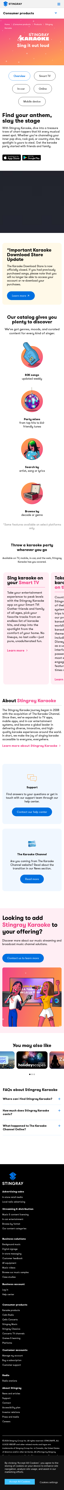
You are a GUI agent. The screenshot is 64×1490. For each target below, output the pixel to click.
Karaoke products (11, 1310)
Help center (8, 1294)
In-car (21, 89)
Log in (5, 1289)
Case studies (9, 1277)
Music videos (8, 1267)
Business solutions (14, 1238)
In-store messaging (11, 1253)
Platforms (7, 1342)
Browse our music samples (15, 1272)
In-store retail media (12, 1197)
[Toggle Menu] (56, 13)
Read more (32, 879)
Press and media (10, 1416)
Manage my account (12, 1355)
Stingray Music (9, 1324)
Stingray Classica (11, 1328)
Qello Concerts (10, 1319)
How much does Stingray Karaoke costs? (26, 1112)
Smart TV (44, 76)
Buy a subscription (11, 1360)
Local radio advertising (13, 1201)
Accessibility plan (11, 1407)
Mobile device (32, 101)
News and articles (11, 1393)
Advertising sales (13, 1191)
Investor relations (11, 1412)
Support (6, 1398)
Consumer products (18, 13)
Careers (6, 1421)
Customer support (11, 1365)
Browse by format (11, 1223)
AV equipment (9, 1263)
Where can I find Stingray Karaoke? (27, 1099)
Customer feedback (12, 1258)
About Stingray (11, 1388)
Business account (13, 1284)
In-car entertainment (12, 1219)
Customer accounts (14, 1350)
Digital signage (10, 1249)
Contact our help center (32, 812)
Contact (6, 1402)
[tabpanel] (32, 1060)
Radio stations (9, 1380)
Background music (11, 1244)
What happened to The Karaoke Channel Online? (25, 1127)
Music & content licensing (15, 1214)
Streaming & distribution (17, 1209)
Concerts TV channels (13, 1333)
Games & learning (11, 1338)
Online (43, 89)
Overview (19, 76)
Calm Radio (8, 1314)
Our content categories (14, 1228)
